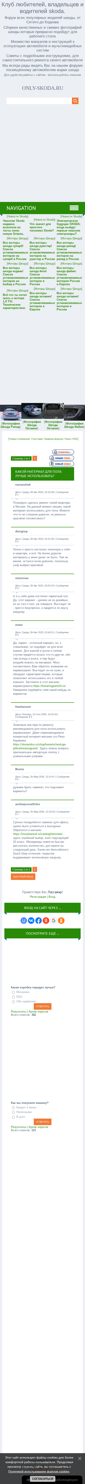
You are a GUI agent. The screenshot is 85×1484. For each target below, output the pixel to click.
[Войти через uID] (23, 920)
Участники (37, 439)
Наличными (24, 1112)
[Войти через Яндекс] (46, 920)
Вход (52, 896)
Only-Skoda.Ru (42, 88)
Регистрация (38, 896)
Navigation (21, 208)
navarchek (23, 484)
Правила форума (53, 439)
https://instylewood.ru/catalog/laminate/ (38, 834)
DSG (19, 996)
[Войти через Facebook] (38, 920)
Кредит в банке (26, 1107)
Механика (22, 992)
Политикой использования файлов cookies (38, 1471)
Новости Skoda (17, 216)
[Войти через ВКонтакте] (31, 920)
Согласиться (42, 1479)
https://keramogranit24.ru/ (49, 686)
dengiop (21, 531)
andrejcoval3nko (27, 804)
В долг (20, 1116)
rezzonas (22, 578)
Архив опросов (38, 1011)
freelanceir (23, 706)
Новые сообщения (19, 439)
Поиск (68, 439)
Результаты (18, 1011)
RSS (75, 439)
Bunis (19, 769)
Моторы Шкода (17, 238)
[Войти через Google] (53, 920)
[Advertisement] (42, 157)
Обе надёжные (26, 1001)
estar (19, 624)
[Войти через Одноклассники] (61, 920)
